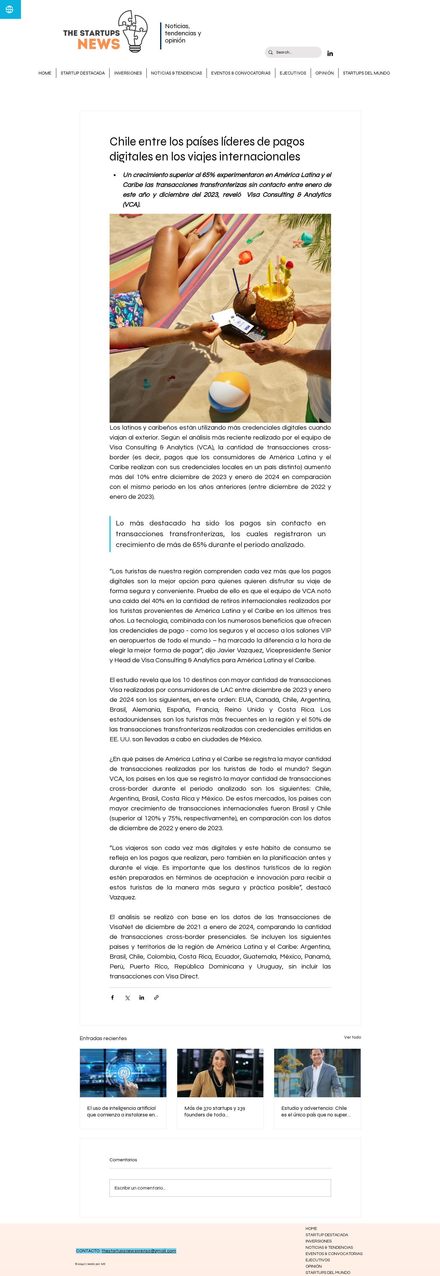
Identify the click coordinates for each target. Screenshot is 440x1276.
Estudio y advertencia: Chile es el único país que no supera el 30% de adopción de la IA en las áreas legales (317, 1111)
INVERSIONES (242, 92)
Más (272, 92)
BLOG (86, 92)
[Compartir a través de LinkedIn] (142, 997)
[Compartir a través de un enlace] (156, 997)
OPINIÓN (314, 1266)
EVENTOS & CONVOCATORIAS (327, 1254)
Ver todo (352, 1037)
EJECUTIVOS (318, 1260)
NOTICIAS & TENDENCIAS (190, 92)
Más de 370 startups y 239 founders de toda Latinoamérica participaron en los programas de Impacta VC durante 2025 (219, 1111)
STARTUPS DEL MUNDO (327, 1273)
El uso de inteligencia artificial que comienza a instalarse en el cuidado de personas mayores (121, 1111)
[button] (353, 92)
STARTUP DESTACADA (128, 92)
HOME (311, 1229)
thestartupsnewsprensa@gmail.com (139, 1251)
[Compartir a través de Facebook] (112, 997)
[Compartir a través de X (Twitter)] (127, 997)
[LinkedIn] (330, 53)
